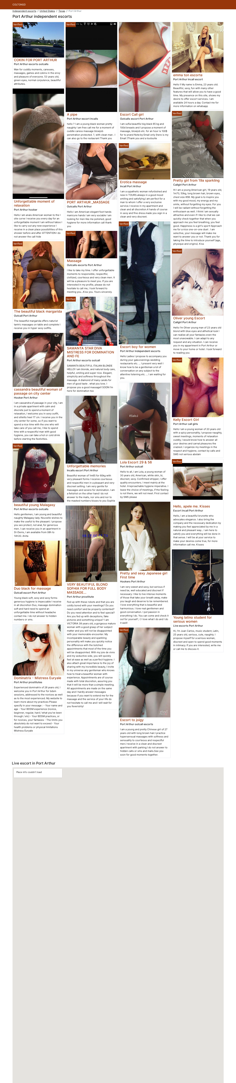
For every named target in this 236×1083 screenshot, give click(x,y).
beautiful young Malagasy (34, 505)
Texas (61, 10)
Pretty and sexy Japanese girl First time (143, 575)
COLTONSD (19, 4)
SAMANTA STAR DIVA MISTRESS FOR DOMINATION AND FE (90, 352)
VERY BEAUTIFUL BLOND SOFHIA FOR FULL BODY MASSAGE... (87, 588)
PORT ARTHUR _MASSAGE (88, 202)
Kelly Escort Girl (186, 420)
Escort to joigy (132, 720)
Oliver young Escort (189, 318)
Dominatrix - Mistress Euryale (37, 678)
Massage (74, 261)
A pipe (72, 114)
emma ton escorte (187, 75)
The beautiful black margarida (38, 311)
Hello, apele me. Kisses (191, 506)
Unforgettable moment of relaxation (34, 203)
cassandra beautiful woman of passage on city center (38, 391)
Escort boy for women (138, 347)
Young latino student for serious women (192, 619)
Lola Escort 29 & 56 (136, 462)
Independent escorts (24, 10)
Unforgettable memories (86, 466)
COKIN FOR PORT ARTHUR (35, 60)
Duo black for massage (32, 588)
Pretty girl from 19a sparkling (196, 180)
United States (47, 10)
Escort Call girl (132, 114)
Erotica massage (133, 182)
